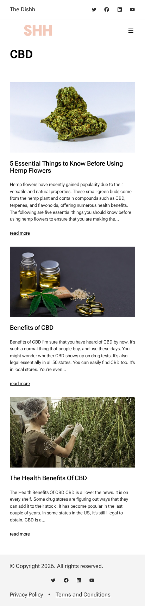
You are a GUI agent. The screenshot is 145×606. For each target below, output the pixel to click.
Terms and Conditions (83, 594)
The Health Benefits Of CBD (48, 478)
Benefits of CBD (31, 327)
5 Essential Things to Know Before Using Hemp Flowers (66, 167)
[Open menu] (131, 30)
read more (20, 233)
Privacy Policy (26, 594)
